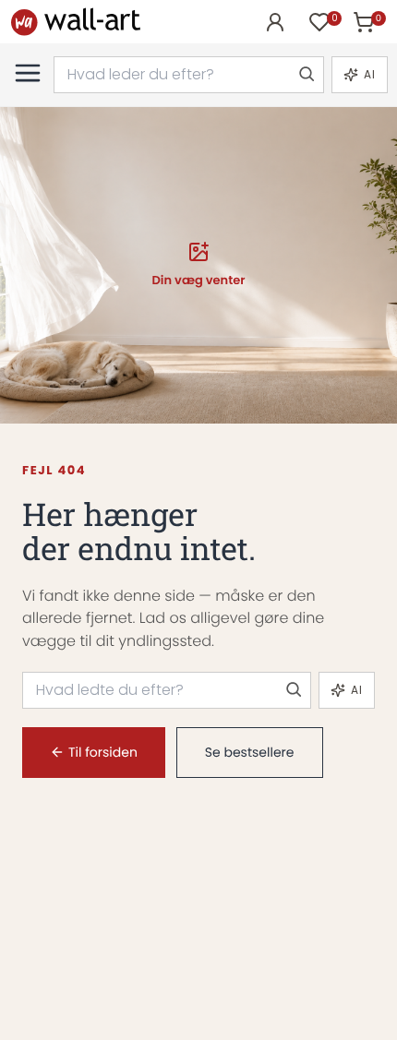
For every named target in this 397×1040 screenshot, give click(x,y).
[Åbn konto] (275, 22)
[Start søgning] (305, 74)
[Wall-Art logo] (75, 21)
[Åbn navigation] (27, 72)
